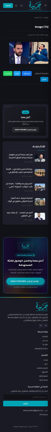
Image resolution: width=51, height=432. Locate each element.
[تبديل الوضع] (16, 5)
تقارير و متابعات (42, 367)
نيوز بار (46, 359)
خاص (46, 363)
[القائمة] (45, 5)
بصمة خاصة (43, 379)
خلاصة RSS (44, 414)
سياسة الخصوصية (41, 348)
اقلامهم (45, 371)
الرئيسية (46, 17)
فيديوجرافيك (43, 375)
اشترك (8, 5)
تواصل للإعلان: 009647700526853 (25, 129)
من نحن (45, 340)
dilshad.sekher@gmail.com (35, 410)
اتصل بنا (45, 344)
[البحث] (21, 5)
